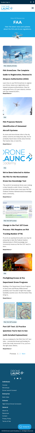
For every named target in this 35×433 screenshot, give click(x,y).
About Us (5, 410)
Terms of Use (6, 421)
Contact (4, 416)
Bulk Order (5, 397)
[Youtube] (17, 378)
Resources (5, 413)
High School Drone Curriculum (11, 404)
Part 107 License (11, 221)
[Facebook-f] (33, 2)
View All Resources (17, 18)
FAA (5, 66)
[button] (32, 8)
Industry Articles (12, 66)
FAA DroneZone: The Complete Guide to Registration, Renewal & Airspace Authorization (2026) (17, 74)
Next (23, 354)
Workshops (5, 388)
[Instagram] (30, 2)
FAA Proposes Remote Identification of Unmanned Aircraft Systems (14, 126)
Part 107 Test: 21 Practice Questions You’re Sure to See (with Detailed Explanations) (15, 330)
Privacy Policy (6, 418)
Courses (4, 385)
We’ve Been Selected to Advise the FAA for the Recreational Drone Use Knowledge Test (16, 176)
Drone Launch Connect (9, 390)
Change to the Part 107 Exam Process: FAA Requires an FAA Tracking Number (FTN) (16, 229)
